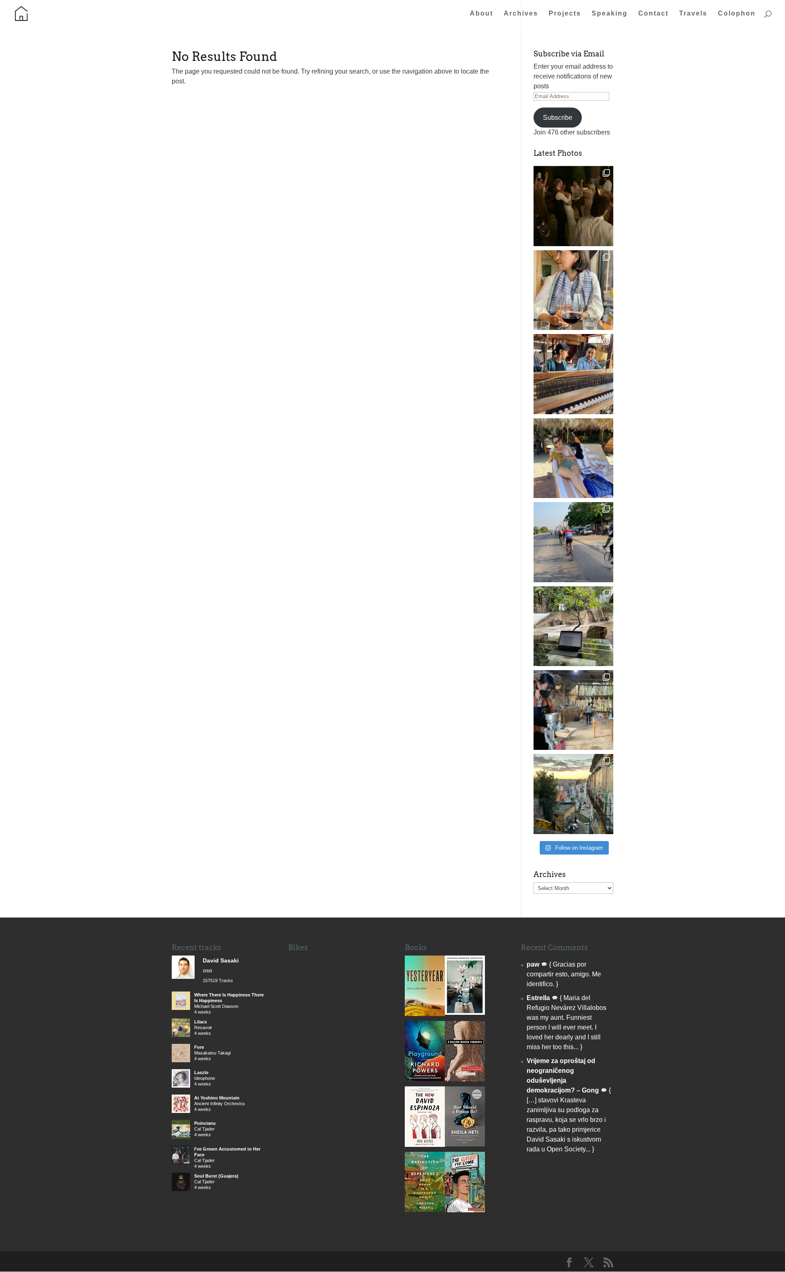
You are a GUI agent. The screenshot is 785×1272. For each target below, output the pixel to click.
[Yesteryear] (425, 1013)
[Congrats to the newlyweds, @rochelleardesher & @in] (573, 206)
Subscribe (557, 117)
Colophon (737, 14)
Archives (521, 14)
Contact (653, 14)
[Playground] (425, 1078)
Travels (693, 14)
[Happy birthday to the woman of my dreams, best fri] (573, 290)
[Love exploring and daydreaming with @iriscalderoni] (573, 794)
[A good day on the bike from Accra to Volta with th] (573, 542)
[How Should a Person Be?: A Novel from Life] (465, 1144)
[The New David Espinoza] (425, 1144)
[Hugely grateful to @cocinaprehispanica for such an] (573, 710)
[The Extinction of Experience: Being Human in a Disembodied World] (425, 1209)
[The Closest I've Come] (465, 1210)
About (481, 14)
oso (207, 970)
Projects (565, 14)
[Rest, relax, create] (573, 626)
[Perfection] (465, 1012)
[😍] (573, 374)
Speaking (610, 14)
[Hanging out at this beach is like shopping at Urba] (573, 458)
